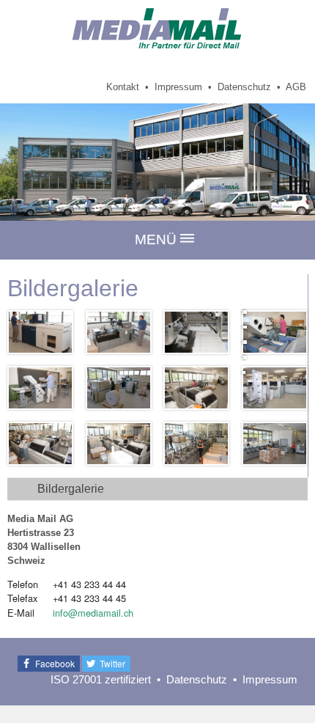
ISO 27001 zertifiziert (101, 679)
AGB (296, 86)
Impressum (178, 86)
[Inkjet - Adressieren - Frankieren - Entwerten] (119, 332)
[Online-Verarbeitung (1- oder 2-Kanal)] (275, 388)
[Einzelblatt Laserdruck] (40, 332)
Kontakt (122, 86)
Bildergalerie (70, 488)
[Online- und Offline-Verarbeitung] (196, 388)
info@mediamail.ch (93, 613)
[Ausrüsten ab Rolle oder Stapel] (119, 388)
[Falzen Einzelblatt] (40, 388)
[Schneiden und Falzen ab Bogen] (275, 332)
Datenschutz (244, 86)
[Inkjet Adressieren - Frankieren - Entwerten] (196, 332)
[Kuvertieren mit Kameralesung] (275, 444)
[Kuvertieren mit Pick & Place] (196, 444)
